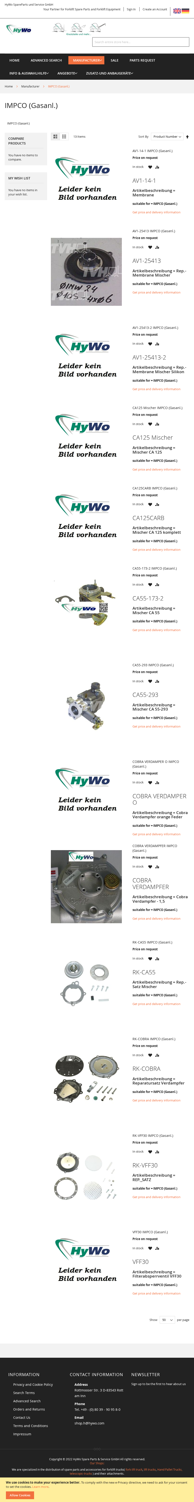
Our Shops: (97, 1463)
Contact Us (21, 1417)
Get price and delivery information (156, 212)
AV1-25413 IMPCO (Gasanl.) (153, 231)
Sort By (143, 136)
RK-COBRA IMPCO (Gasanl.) (153, 1039)
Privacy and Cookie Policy (33, 1384)
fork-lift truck (134, 1469)
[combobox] (140, 42)
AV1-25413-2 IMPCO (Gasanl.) (155, 327)
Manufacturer (30, 86)
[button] (150, 167)
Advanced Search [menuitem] (46, 60)
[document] (97, 1489)
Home (9, 86)
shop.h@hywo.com (89, 1423)
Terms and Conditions (30, 1425)
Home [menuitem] (14, 60)
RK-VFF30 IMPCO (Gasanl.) (152, 1135)
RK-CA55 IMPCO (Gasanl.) (152, 942)
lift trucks (150, 1469)
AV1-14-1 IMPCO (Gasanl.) (152, 151)
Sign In (131, 9)
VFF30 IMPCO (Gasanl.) (150, 1232)
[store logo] (60, 29)
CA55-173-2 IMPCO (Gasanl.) (154, 568)
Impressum (22, 1434)
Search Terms (24, 1392)
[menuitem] (86, 60)
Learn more (40, 1487)
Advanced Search (27, 1401)
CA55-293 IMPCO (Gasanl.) (153, 665)
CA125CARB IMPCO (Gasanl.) (154, 488)
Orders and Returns (29, 1409)
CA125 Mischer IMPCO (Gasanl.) (157, 407)
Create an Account (155, 9)
